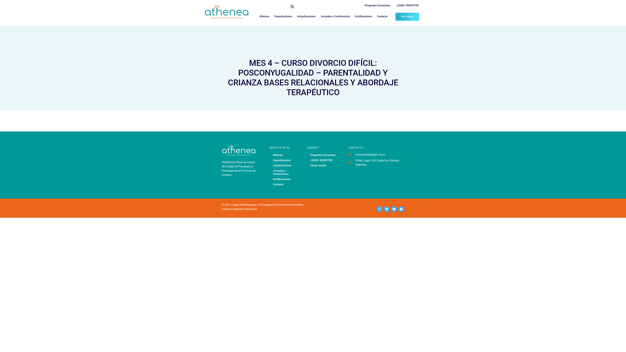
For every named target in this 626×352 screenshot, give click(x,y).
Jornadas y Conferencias (335, 16)
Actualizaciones (306, 16)
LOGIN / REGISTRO (408, 5)
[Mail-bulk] (401, 209)
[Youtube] (394, 209)
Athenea (264, 16)
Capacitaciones (283, 16)
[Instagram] (379, 209)
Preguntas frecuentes (377, 5)
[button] (292, 6)
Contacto (382, 16)
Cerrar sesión (318, 165)
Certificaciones (363, 16)
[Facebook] (386, 209)
